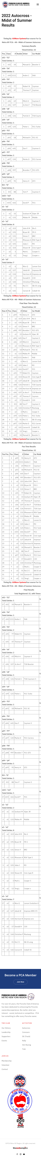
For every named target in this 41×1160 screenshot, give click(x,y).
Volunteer (5, 1065)
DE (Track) (26, 1036)
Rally (24, 1040)
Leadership (6, 1032)
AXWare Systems (19, 38)
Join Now (20, 982)
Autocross (26, 1028)
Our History (6, 1028)
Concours (26, 1032)
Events (4, 1040)
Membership (6, 1061)
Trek (24, 1049)
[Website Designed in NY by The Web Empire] (20, 1148)
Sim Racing (26, 1045)
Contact (5, 1069)
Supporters (6, 1036)
